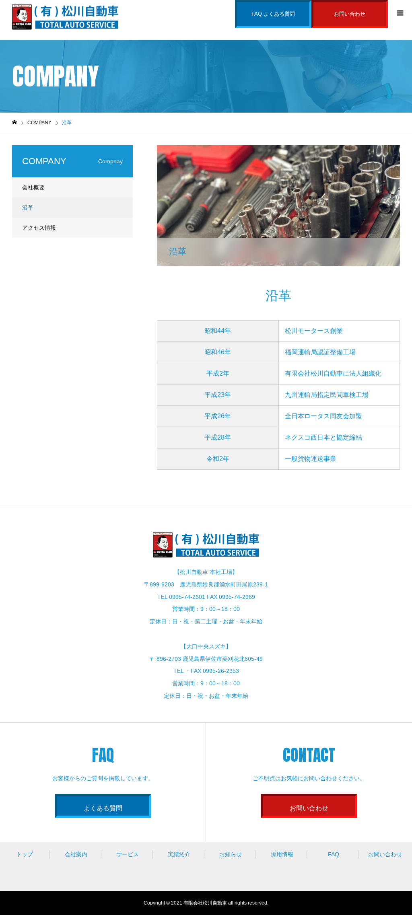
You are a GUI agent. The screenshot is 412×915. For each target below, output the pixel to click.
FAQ (333, 854)
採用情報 (282, 854)
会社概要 (33, 187)
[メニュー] (400, 12)
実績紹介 (179, 854)
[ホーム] (14, 122)
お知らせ (230, 854)
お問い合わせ (349, 14)
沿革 (27, 207)
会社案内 (76, 854)
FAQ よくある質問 (273, 14)
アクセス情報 (39, 227)
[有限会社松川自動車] (65, 16)
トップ (24, 854)
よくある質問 (103, 808)
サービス (127, 854)
